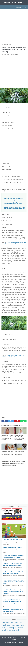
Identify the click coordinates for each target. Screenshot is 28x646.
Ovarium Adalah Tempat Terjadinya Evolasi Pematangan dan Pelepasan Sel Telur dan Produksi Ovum (13, 204)
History (13, 625)
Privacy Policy (16, 637)
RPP (15, 627)
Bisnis (12, 622)
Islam (17, 625)
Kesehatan (22, 625)
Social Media (20, 627)
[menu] (3, 7)
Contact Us (9, 637)
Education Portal (8, 643)
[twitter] (11, 421)
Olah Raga (4, 627)
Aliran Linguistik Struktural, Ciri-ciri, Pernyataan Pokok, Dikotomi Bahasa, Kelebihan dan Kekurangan (12, 601)
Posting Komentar (14, 54)
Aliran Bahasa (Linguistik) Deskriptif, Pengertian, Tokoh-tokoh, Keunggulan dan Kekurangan (13, 591)
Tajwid (3, 630)
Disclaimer (23, 637)
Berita (3, 622)
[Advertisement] (14, 26)
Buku (21, 622)
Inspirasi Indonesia (14, 2)
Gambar (8, 625)
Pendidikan (10, 627)
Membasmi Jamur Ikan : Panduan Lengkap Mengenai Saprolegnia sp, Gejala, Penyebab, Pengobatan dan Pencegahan (14, 198)
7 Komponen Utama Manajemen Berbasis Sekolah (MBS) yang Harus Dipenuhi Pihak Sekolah (13, 581)
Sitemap (14, 639)
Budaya (16, 622)
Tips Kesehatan (15, 643)
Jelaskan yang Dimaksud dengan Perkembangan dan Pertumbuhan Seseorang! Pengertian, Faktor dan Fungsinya (14, 209)
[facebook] (4, 421)
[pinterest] (17, 421)
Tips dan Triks (15, 630)
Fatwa (3, 625)
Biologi (7, 622)
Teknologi (9, 630)
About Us (4, 637)
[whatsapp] (23, 421)
